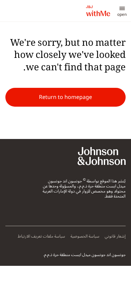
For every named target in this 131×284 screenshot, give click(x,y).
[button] (122, 10)
